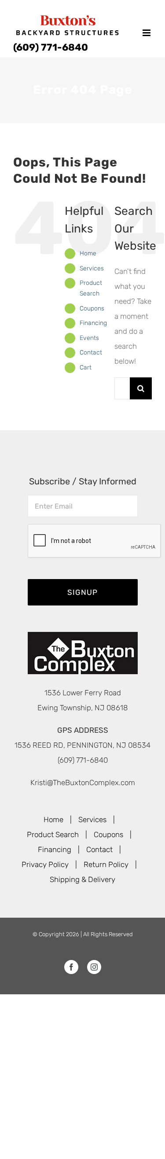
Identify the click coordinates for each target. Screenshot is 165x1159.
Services (92, 268)
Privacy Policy (45, 864)
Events (89, 338)
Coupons (92, 308)
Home (88, 253)
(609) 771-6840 (50, 47)
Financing (93, 323)
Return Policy (106, 864)
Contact (91, 352)
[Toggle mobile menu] (147, 32)
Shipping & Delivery (82, 879)
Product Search (53, 834)
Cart (86, 367)
